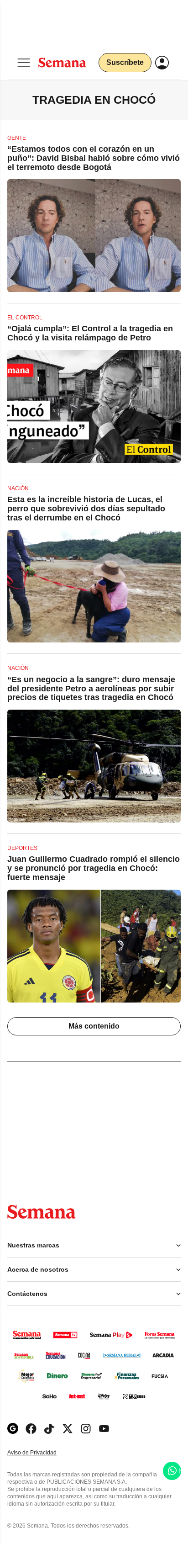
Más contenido (94, 1026)
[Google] (12, 1428)
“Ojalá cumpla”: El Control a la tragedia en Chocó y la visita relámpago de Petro (90, 333)
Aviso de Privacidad (41, 1452)
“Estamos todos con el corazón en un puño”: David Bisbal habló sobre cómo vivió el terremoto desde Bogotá (93, 158)
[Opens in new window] (31, 1428)
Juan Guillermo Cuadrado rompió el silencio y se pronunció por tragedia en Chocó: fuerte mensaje (93, 868)
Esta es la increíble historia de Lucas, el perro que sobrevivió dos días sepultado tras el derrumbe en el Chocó (86, 508)
